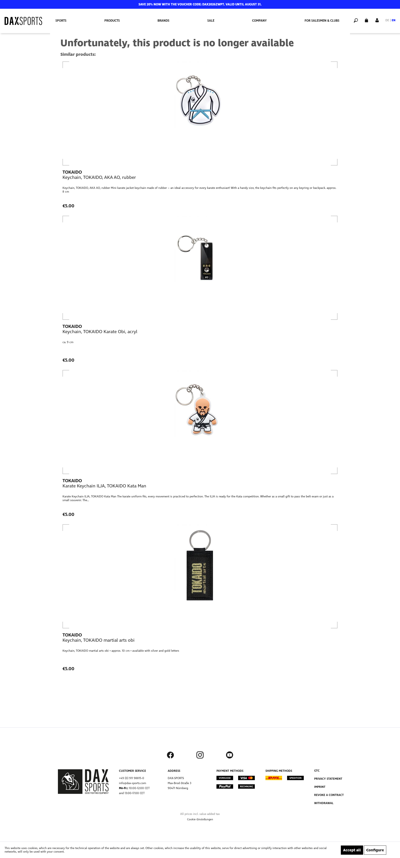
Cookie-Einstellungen (200, 819)
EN (393, 20)
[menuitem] (60, 20)
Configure (375, 850)
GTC (317, 770)
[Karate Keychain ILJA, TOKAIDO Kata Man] (200, 422)
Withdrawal (323, 803)
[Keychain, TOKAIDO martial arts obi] (200, 576)
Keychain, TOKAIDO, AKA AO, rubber (99, 177)
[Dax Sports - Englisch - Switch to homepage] (23, 21)
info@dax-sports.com (132, 783)
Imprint (319, 787)
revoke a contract (329, 795)
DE (387, 20)
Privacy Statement (328, 779)
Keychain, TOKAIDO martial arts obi (98, 640)
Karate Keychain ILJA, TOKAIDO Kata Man (104, 486)
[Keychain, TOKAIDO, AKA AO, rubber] (200, 113)
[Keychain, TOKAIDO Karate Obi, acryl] (200, 268)
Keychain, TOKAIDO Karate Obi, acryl (99, 331)
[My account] (377, 20)
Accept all (352, 850)
